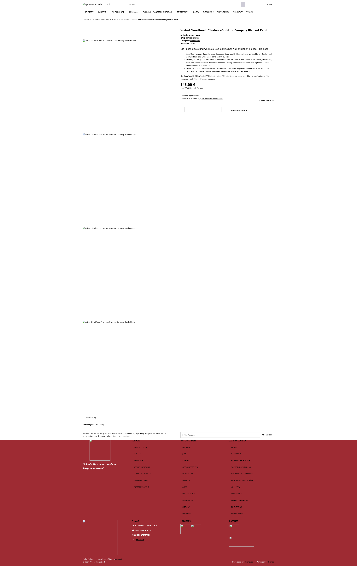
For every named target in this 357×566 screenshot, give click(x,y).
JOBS (184, 453)
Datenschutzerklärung (125, 433)
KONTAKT (138, 453)
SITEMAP (186, 507)
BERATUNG (138, 460)
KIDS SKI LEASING (141, 447)
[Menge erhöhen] (223, 109)
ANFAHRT (186, 460)
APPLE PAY (235, 487)
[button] (259, 4)
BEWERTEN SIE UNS (142, 467)
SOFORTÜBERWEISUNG (241, 467)
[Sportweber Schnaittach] (96, 4)
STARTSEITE (89, 12)
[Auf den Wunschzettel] (89, 36)
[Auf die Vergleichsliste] (85, 36)
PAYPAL (234, 447)
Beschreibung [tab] (90, 417)
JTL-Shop (270, 562)
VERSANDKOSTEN (141, 480)
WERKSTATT (238, 12)
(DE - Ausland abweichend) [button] (212, 98)
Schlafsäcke (195, 40)
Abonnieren (267, 434)
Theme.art (248, 562)
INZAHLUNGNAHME (239, 500)
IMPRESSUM (187, 500)
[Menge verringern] (182, 109)
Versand (200, 88)
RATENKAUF (236, 453)
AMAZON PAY (236, 493)
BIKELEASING (236, 507)
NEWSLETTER (187, 473)
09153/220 (140, 539)
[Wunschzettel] (263, 4)
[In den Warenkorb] (85, 27)
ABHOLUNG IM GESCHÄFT (242, 480)
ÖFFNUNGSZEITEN (190, 467)
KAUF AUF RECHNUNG (240, 460)
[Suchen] (243, 4)
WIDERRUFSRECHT (141, 487)
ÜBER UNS (186, 447)
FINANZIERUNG (237, 513)
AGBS (184, 487)
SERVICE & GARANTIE (142, 473)
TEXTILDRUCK (223, 12)
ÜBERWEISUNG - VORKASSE (242, 473)
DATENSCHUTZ (188, 493)
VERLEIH (250, 12)
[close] (85, 31)
